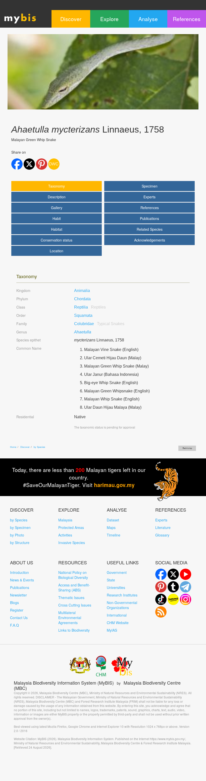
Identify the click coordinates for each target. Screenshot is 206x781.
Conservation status (56, 240)
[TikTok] (161, 599)
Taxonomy (56, 186)
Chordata (82, 299)
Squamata (83, 315)
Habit (57, 218)
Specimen (150, 186)
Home (13, 447)
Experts (149, 196)
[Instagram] (185, 599)
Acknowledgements (149, 240)
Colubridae (99, 324)
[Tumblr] (173, 586)
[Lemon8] (173, 599)
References (149, 207)
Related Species (150, 229)
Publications (149, 218)
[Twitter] (173, 574)
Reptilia (90, 307)
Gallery (56, 207)
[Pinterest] (161, 586)
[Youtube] (185, 574)
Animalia (82, 290)
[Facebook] (161, 574)
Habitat (56, 229)
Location (56, 250)
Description (57, 196)
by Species (39, 447)
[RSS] (161, 612)
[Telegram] (185, 586)
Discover (25, 447)
